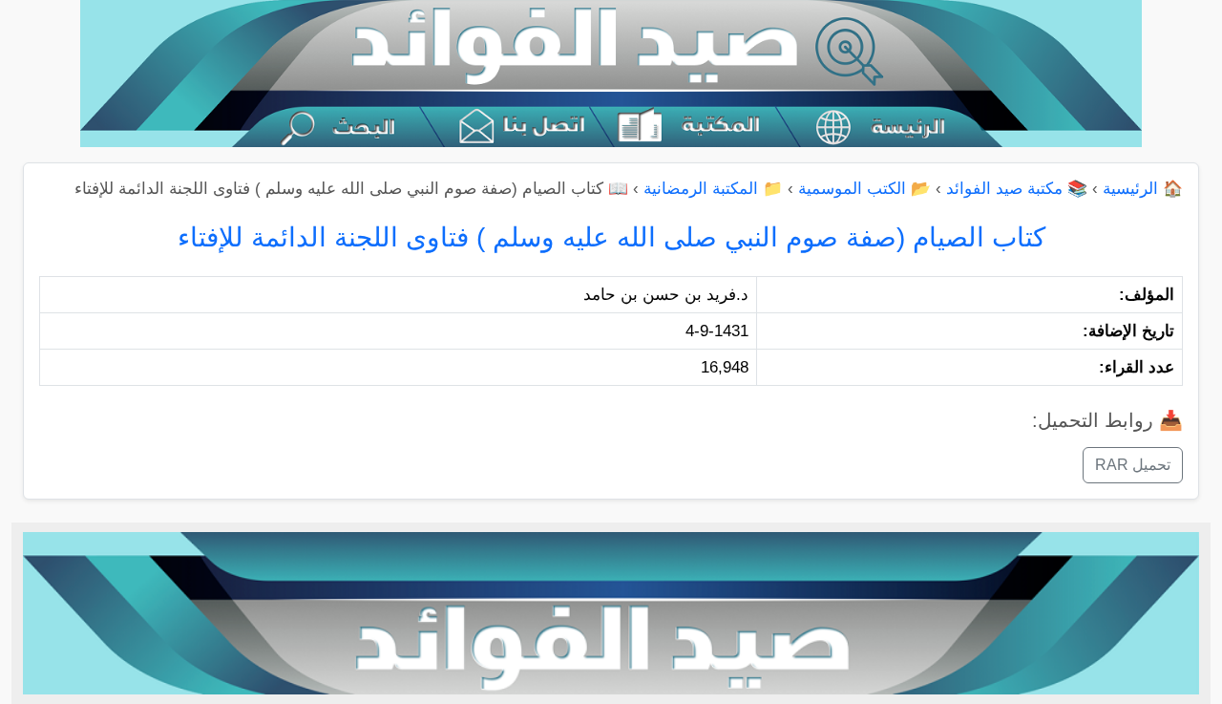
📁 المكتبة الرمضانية (713, 189)
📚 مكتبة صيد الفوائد (1016, 189)
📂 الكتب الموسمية (864, 189)
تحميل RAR (1132, 465)
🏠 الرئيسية (1143, 189)
